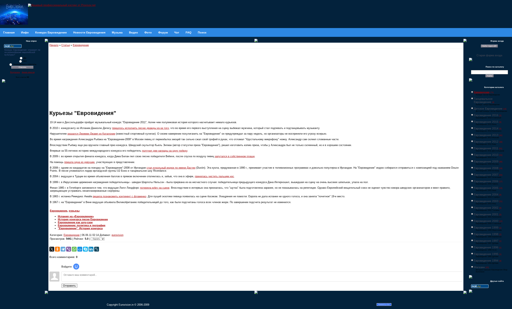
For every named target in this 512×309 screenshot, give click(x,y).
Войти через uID (489, 46)
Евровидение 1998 (486, 234)
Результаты (15, 72)
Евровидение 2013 (486, 135)
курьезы (74, 210)
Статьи (65, 45)
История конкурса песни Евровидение (83, 219)
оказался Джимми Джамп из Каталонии (91, 133)
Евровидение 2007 (486, 174)
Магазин (479, 267)
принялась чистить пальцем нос (214, 176)
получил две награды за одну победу (164, 150)
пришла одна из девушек (79, 162)
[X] (51, 249)
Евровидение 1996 (486, 247)
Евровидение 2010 (486, 154)
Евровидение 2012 (486, 141)
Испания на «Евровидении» (76, 216)
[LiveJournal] (96, 249)
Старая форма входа (489, 55)
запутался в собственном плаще (235, 156)
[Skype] (85, 249)
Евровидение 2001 (486, 214)
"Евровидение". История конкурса (80, 228)
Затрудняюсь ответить (24, 64)
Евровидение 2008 (486, 168)
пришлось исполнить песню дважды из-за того (140, 128)
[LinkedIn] (91, 249)
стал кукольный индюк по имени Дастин (171, 167)
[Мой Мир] (79, 249)
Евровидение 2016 (486, 115)
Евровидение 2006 (486, 181)
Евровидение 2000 (486, 220)
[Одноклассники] (57, 249)
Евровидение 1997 (486, 240)
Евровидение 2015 (486, 121)
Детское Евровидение (488, 108)
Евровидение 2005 (486, 187)
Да (25, 58)
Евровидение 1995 (486, 254)
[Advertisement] (256, 78)
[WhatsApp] (74, 249)
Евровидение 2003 (486, 201)
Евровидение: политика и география (81, 225)
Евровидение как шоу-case (75, 222)
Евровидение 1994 (486, 260)
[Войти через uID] (76, 267)
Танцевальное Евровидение (483, 100)
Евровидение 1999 (486, 227)
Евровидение (81, 45)
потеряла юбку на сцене (154, 187)
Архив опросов (28, 72)
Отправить (69, 285)
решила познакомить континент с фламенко (119, 196)
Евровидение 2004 (486, 194)
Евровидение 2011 (486, 148)
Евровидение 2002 (486, 207)
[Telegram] (63, 249)
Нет (25, 61)
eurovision (117, 235)
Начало (53, 45)
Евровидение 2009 (486, 161)
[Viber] (68, 249)
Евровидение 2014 (486, 128)
